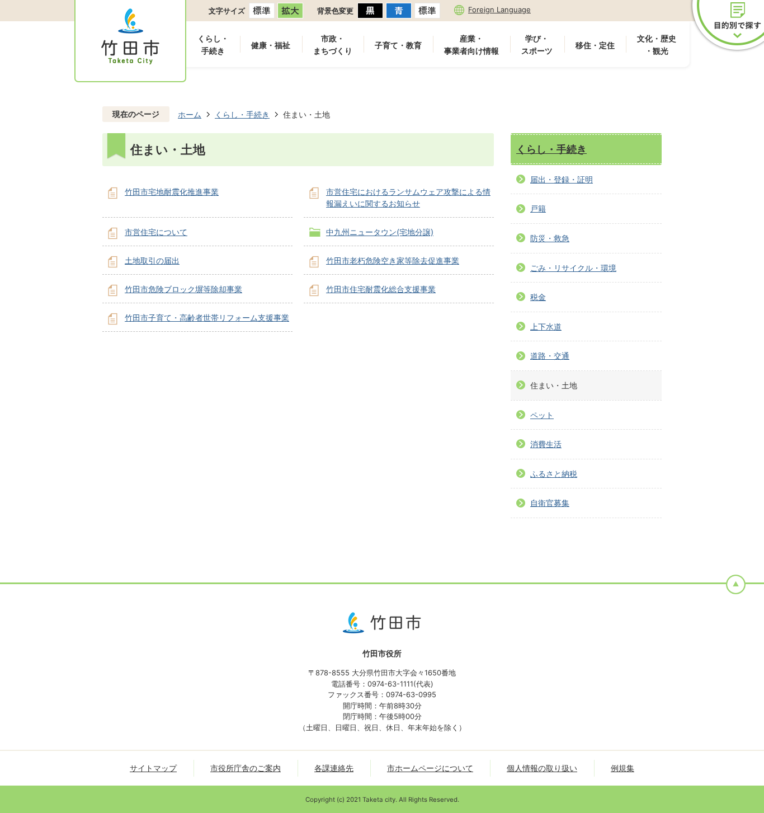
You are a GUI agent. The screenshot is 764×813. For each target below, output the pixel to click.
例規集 (622, 768)
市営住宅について (156, 232)
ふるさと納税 (553, 473)
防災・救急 (549, 238)
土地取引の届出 (152, 260)
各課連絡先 (333, 768)
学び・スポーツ (537, 44)
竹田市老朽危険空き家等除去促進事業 (392, 260)
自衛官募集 (549, 502)
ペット (542, 415)
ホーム (189, 114)
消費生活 (546, 444)
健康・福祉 (270, 45)
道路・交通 (549, 355)
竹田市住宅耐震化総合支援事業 (381, 289)
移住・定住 (595, 45)
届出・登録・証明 (561, 179)
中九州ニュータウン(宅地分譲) (379, 232)
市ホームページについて (430, 768)
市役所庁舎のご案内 (245, 768)
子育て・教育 (398, 45)
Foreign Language (499, 9)
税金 (538, 297)
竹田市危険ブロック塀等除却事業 (183, 289)
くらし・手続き (213, 44)
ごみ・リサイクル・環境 (573, 267)
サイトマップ (153, 768)
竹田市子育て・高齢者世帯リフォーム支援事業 (207, 317)
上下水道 (546, 326)
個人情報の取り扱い (542, 768)
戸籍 (538, 208)
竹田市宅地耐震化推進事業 (172, 191)
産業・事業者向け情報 (471, 44)
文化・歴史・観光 (656, 44)
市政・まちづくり (332, 44)
